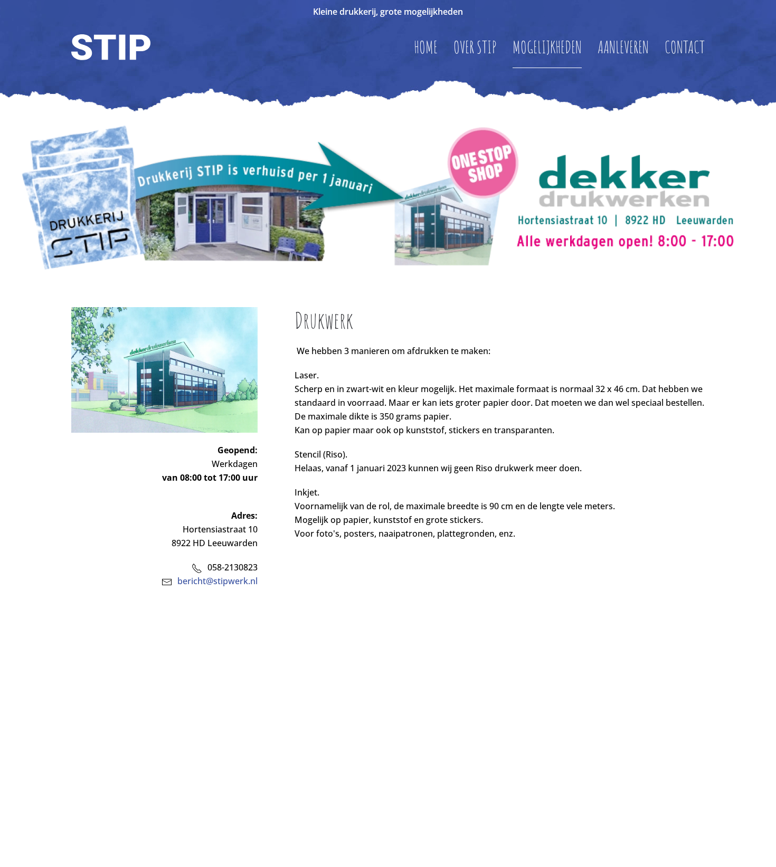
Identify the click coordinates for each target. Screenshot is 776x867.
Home (426, 47)
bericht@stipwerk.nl (217, 581)
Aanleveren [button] (623, 47)
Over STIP (475, 47)
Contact (685, 47)
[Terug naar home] (110, 47)
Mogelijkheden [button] (547, 47)
